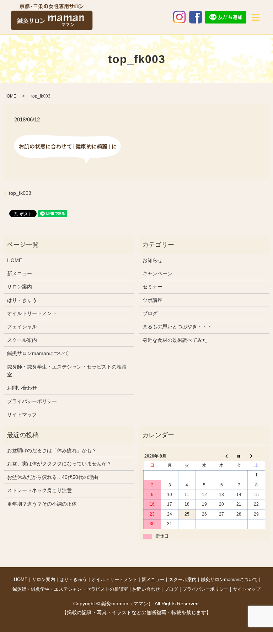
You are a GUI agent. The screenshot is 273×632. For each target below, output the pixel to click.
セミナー (152, 286)
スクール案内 (22, 340)
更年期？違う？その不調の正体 (42, 504)
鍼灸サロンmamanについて (38, 353)
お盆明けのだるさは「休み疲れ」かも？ (52, 450)
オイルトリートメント (32, 313)
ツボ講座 (152, 300)
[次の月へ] (256, 456)
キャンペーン (157, 273)
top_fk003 (20, 193)
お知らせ (152, 260)
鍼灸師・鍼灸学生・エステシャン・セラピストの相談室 (67, 370)
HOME (10, 96)
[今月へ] (239, 456)
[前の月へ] (221, 456)
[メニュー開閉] (255, 17)
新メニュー (19, 273)
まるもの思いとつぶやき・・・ (177, 326)
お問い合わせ (22, 388)
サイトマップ (22, 414)
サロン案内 (19, 286)
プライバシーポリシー (32, 401)
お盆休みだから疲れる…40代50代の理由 (52, 477)
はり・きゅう (22, 300)
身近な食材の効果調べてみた (175, 340)
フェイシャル (22, 326)
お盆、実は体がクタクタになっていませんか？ (59, 463)
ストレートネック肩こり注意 (39, 490)
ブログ (150, 313)
